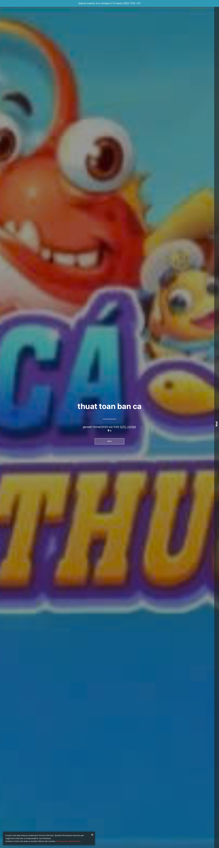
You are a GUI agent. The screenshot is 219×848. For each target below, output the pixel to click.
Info (109, 441)
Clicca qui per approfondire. (68, 841)
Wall (216, 424)
